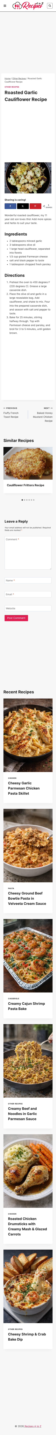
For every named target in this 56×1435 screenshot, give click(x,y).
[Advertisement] (28, 44)
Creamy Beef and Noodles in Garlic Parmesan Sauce (22, 1114)
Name (10, 580)
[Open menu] (5, 5)
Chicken (12, 778)
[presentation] (28, 735)
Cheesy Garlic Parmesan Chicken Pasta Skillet (24, 788)
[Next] (47, 472)
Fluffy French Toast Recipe (11, 412)
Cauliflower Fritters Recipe (25, 485)
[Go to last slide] (8, 472)
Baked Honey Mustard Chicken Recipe (43, 414)
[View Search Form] (50, 5)
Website (10, 608)
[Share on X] (23, 206)
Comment (12, 539)
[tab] (22, 500)
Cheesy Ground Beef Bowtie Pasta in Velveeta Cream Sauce (27, 898)
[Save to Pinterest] (35, 206)
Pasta (11, 888)
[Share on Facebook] (10, 206)
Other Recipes (12, 87)
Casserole (13, 998)
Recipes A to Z (32, 1426)
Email (10, 594)
